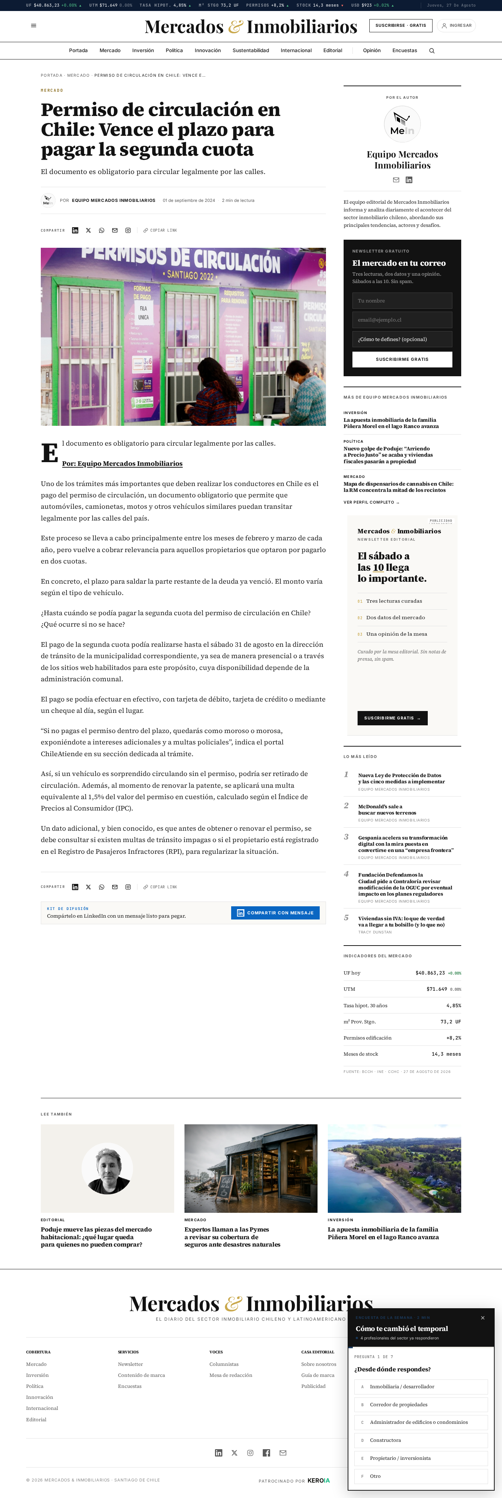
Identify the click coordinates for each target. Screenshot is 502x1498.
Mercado (110, 50)
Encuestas (404, 50)
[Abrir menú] (33, 25)
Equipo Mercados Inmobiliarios (114, 200)
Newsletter (130, 1364)
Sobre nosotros (318, 1364)
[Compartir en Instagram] (128, 230)
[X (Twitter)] (234, 1453)
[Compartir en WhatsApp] (102, 230)
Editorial (332, 50)
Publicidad (313, 1386)
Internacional (296, 50)
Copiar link (163, 230)
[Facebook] (266, 1453)
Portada (78, 50)
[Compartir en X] (88, 230)
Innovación (208, 50)
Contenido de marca (141, 1375)
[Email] (396, 180)
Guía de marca (317, 1375)
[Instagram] (250, 1453)
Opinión (372, 50)
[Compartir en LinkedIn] (75, 230)
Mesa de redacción (230, 1375)
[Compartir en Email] (115, 230)
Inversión (143, 50)
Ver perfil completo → (372, 502)
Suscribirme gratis (402, 359)
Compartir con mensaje (280, 912)
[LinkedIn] (409, 180)
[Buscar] (431, 50)
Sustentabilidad (251, 50)
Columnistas (224, 1364)
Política (174, 50)
